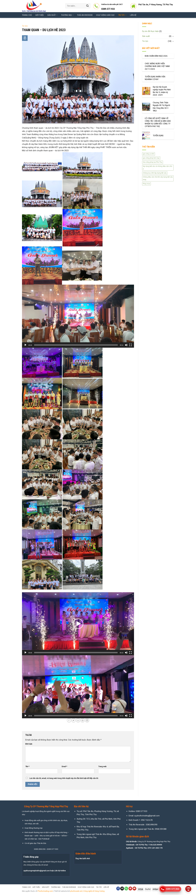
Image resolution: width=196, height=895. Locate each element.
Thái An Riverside (85, 15)
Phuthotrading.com (45, 891)
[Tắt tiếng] (126, 345)
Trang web (102, 766)
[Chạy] (25, 345)
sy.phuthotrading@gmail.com (147, 815)
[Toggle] (173, 36)
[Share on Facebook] (69, 720)
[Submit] (87, 5)
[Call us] (126, 888)
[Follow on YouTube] (134, 888)
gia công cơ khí (148, 154)
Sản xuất (51, 15)
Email (64, 766)
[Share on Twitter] (73, 720)
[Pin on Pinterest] (83, 720)
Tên (27, 766)
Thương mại (66, 15)
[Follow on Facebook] (118, 888)
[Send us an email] (122, 888)
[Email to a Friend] (78, 720)
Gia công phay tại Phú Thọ (152, 162)
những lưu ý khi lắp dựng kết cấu (155, 173)
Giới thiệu (39, 15)
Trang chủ (27, 15)
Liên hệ (133, 15)
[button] (78, 316)
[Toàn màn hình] (130, 345)
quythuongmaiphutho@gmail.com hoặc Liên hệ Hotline (44, 871)
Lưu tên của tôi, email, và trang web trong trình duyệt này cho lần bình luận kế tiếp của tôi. (64, 778)
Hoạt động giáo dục (105, 15)
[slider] (76, 345)
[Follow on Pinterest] (130, 888)
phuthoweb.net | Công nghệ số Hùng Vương (87, 891)
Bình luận (28, 744)
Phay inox (146, 184)
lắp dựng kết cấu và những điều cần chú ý (157, 167)
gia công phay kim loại (151, 158)
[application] (78, 316)
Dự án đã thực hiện (150, 31)
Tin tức (121, 15)
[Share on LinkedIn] (87, 720)
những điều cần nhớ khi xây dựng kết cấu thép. (158, 178)
